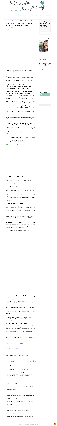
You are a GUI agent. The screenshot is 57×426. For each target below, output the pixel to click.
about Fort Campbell (16, 299)
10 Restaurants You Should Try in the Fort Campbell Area (18, 410)
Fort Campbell (10, 348)
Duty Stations (10, 347)
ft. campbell (13, 348)
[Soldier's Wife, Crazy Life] (28, 13)
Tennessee (16, 348)
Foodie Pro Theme (35, 424)
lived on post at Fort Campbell (16, 179)
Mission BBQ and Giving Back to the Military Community (17, 369)
